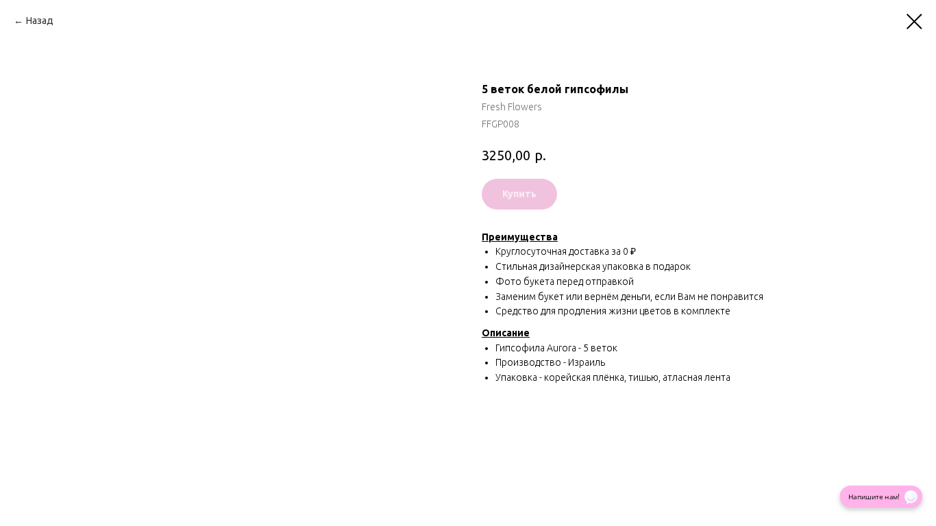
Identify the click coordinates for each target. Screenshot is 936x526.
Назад (39, 20)
